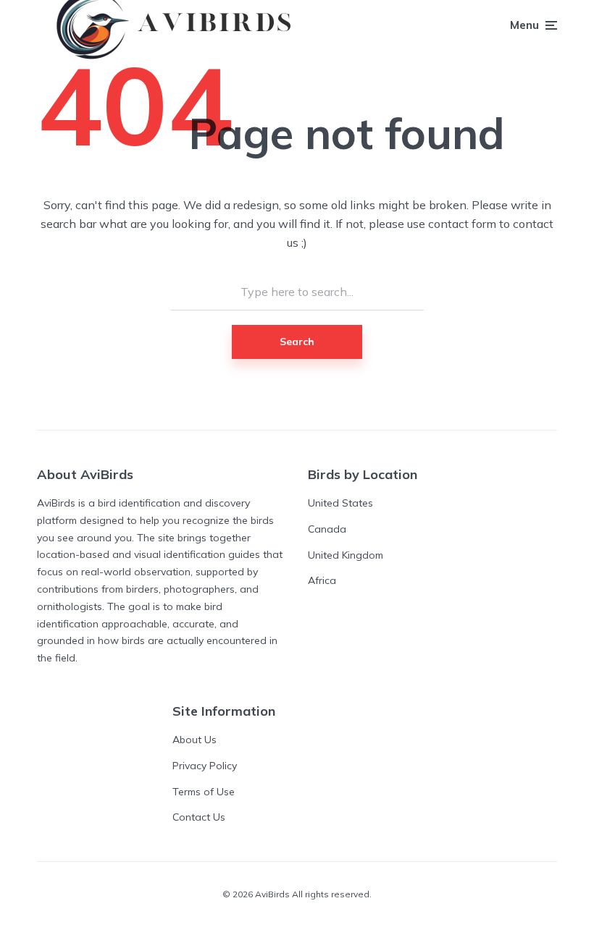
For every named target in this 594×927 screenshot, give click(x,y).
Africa (322, 580)
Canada (327, 529)
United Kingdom (345, 555)
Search (297, 341)
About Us (194, 739)
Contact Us (198, 817)
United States (340, 502)
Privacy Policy (204, 765)
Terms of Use (203, 791)
